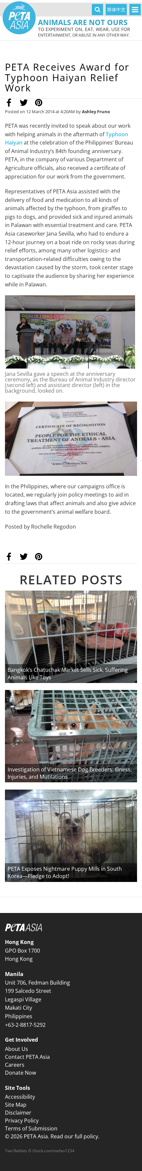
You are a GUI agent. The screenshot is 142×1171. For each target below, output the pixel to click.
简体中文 (116, 9)
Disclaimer (18, 1112)
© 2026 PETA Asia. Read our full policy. (52, 1136)
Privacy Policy (22, 1120)
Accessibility (20, 1096)
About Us (16, 1049)
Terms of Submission (31, 1128)
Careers (14, 1064)
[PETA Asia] (19, 17)
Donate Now (20, 1072)
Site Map (15, 1104)
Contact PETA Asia (27, 1056)
